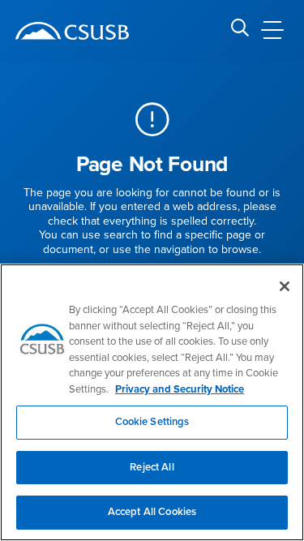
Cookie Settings (152, 421)
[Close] (284, 286)
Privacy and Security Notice (179, 389)
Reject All (151, 467)
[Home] (72, 30)
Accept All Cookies (152, 511)
